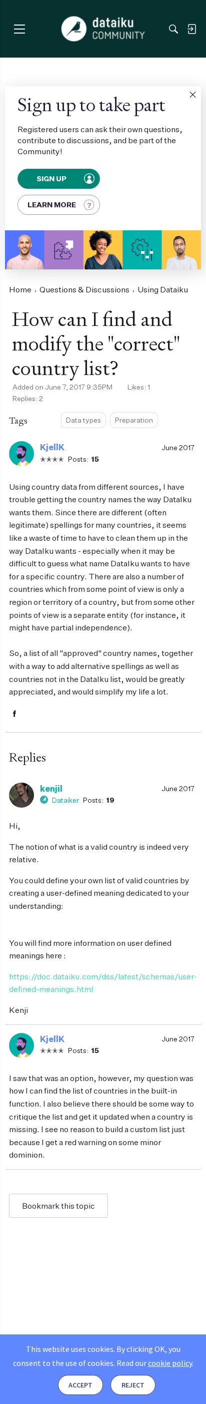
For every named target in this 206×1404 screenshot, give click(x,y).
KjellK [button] (52, 447)
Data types (83, 420)
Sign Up (51, 178)
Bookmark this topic (58, 1206)
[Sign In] (191, 29)
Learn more (52, 204)
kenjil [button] (51, 789)
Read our (154, 1363)
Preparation (134, 420)
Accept (80, 1384)
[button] (192, 94)
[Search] (173, 29)
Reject (133, 1384)
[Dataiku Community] (103, 29)
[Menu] (19, 29)
